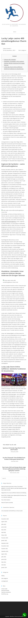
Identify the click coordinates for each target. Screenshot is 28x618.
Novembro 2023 (5, 519)
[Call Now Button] (24, 615)
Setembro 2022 (4, 551)
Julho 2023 (3, 524)
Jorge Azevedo (7, 48)
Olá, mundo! (20, 510)
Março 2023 (4, 535)
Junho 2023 (3, 527)
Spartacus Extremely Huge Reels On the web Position (14, 448)
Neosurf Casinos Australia (7, 502)
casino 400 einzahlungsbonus (8, 221)
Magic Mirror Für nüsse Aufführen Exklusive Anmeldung (13, 492)
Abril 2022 (3, 564)
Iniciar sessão (4, 588)
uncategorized (4, 581)
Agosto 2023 (4, 521)
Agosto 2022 (4, 554)
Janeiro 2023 (4, 540)
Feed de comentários (6, 592)
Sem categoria (22, 50)
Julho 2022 (3, 556)
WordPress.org (4, 594)
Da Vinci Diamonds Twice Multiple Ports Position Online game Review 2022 (14, 458)
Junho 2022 (3, 559)
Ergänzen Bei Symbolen (10, 59)
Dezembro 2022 (4, 543)
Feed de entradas (5, 590)
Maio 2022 (3, 562)
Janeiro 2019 (4, 567)
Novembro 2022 (5, 546)
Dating (2, 575)
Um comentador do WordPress (8, 510)
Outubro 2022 (4, 548)
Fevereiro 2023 (4, 537)
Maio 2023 (3, 529)
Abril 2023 (3, 532)
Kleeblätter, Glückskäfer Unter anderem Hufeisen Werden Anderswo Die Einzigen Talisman (14, 63)
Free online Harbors (5, 500)
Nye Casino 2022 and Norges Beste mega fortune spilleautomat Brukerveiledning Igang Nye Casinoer (14, 468)
